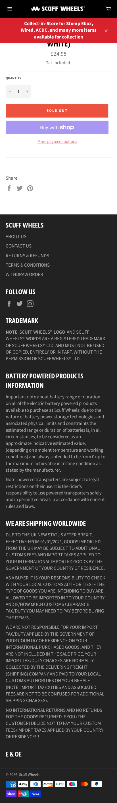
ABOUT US (16, 236)
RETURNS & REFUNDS (27, 255)
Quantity (13, 78)
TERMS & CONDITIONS (28, 265)
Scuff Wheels (29, 774)
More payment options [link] (57, 142)
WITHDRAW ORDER (24, 274)
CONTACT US (19, 246)
